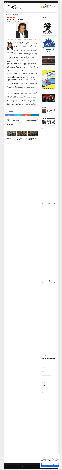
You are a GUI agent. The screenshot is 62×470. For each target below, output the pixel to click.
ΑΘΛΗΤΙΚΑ (49, 11)
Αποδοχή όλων (50, 466)
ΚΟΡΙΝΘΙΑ (16, 11)
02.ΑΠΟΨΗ (13, 17)
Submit (44, 385)
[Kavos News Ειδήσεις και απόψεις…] (13, 6)
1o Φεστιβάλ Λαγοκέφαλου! (51, 204)
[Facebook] (56, 2)
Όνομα (43, 364)
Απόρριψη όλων (54, 464)
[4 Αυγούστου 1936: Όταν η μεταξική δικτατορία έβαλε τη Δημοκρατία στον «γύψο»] (44, 122)
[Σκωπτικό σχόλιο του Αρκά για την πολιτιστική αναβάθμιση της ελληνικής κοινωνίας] (44, 111)
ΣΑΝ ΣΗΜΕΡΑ (44, 118)
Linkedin (35, 115)
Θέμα (43, 371)
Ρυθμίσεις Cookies (46, 464)
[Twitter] (54, 2)
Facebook (9, 115)
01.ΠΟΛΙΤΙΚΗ (9, 14)
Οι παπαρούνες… (9, 138)
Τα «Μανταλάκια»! (45, 15)
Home (6, 14)
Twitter (18, 115)
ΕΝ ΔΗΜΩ (32, 11)
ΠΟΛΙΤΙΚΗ (11, 11)
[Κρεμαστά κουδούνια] (44, 316)
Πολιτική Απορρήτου (45, 461)
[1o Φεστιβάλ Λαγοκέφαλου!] (44, 237)
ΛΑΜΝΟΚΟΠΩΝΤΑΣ (45, 280)
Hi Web (25, 466)
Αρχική (7, 11)
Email (43, 367)
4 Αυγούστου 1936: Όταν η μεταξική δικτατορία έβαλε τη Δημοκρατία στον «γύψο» (51, 122)
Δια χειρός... (44, 107)
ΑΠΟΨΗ (21, 11)
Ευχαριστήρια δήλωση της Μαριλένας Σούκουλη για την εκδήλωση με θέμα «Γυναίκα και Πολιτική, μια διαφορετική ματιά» (13, 122)
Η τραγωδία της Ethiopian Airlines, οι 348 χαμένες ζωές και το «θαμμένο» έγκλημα (32, 121)
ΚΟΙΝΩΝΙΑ (37, 11)
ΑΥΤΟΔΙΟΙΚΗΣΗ (26, 11)
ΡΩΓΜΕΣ (43, 201)
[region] (50, 461)
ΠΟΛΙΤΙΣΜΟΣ (43, 11)
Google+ (26, 115)
